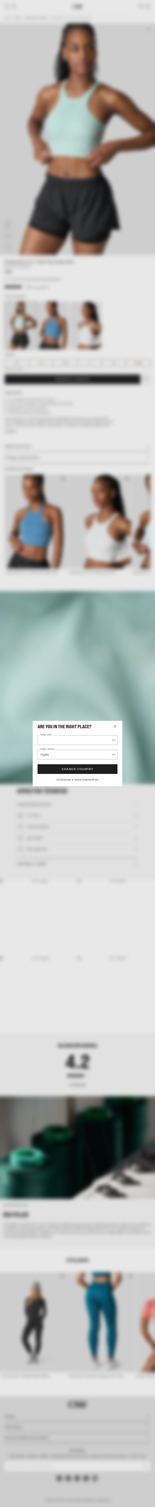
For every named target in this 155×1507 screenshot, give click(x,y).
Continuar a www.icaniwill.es (78, 779)
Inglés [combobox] (44, 754)
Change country (77, 769)
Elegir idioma (47, 749)
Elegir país (45, 734)
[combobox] (77, 740)
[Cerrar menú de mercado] (115, 726)
